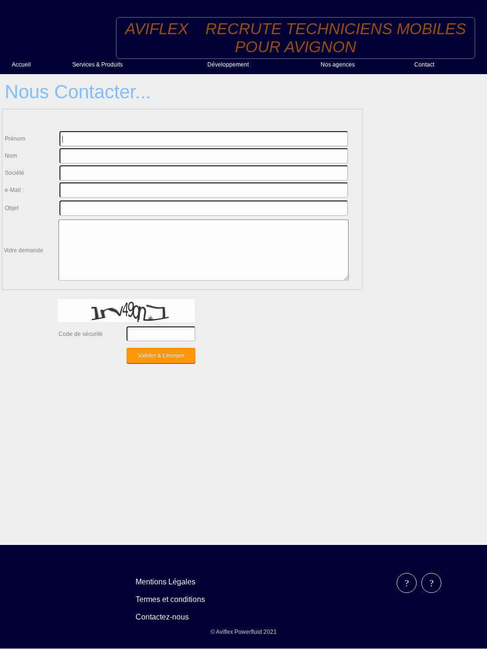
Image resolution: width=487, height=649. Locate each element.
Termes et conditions (170, 599)
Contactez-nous (162, 617)
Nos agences (338, 64)
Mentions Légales (165, 582)
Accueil (21, 64)
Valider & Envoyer (161, 355)
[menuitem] (38, 64)
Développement (228, 64)
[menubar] (177, 599)
